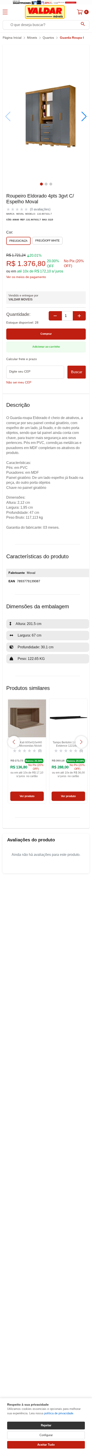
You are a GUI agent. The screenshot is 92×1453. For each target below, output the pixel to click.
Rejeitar (46, 1425)
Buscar (76, 372)
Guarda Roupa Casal (75, 37)
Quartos (48, 37)
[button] (84, 116)
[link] (27, 751)
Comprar (46, 333)
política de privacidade (58, 1413)
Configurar (46, 1435)
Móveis (32, 37)
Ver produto (27, 796)
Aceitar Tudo (46, 1444)
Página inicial (12, 37)
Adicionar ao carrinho (46, 346)
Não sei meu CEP (18, 382)
